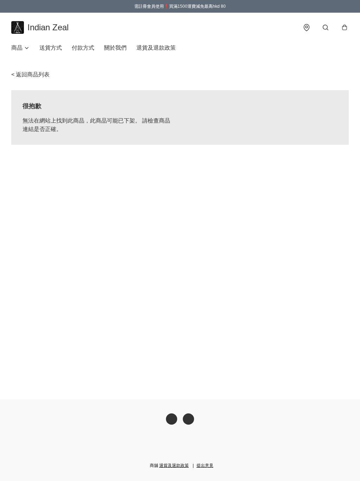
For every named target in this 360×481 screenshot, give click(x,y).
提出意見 (205, 465)
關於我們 (115, 48)
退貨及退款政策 (156, 48)
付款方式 (83, 48)
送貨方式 (50, 48)
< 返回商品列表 (30, 74)
